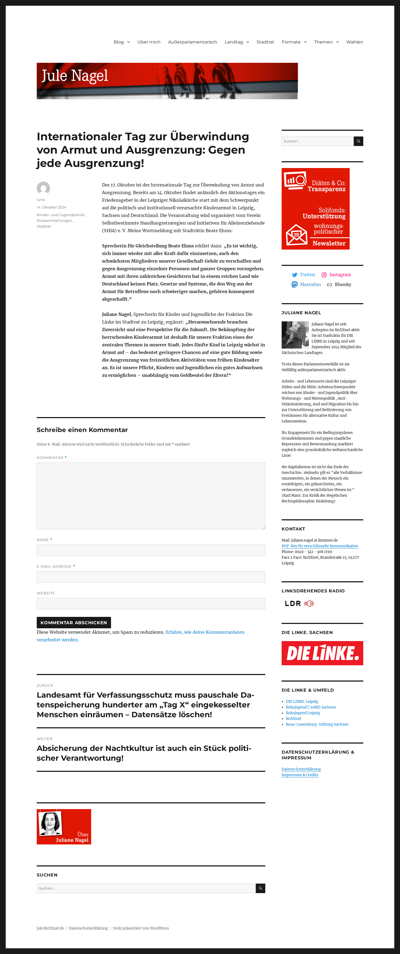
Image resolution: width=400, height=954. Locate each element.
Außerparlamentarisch (192, 42)
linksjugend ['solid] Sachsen (311, 707)
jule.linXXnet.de (50, 928)
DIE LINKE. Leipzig (302, 701)
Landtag (234, 42)
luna (41, 199)
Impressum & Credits (300, 775)
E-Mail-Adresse (56, 566)
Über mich (149, 42)
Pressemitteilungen (54, 220)
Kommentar (52, 457)
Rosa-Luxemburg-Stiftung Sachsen (317, 724)
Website (46, 593)
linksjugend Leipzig (303, 713)
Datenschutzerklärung (301, 769)
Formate (291, 42)
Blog (119, 42)
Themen (323, 42)
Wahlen (354, 42)
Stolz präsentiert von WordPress (141, 928)
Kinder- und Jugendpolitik (60, 215)
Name (45, 539)
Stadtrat (265, 42)
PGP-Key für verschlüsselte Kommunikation (320, 546)
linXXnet (293, 718)
